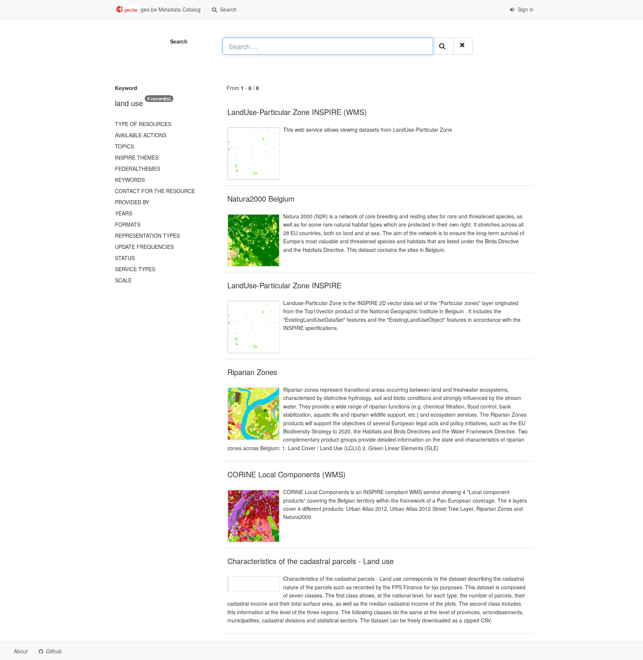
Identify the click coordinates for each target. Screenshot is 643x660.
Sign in (525, 9)
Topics (124, 146)
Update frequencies (144, 246)
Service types (135, 269)
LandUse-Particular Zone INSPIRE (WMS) (297, 111)
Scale (123, 280)
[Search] (443, 46)
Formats (127, 224)
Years (123, 213)
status (125, 258)
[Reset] (463, 46)
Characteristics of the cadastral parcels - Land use (310, 560)
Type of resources (143, 124)
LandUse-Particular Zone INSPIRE (284, 285)
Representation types (147, 235)
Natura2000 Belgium (261, 198)
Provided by (132, 202)
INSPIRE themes (137, 157)
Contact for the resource (155, 191)
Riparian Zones (252, 371)
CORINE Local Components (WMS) (286, 474)
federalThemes (137, 168)
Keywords (130, 179)
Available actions (140, 135)
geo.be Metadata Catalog (170, 9)
